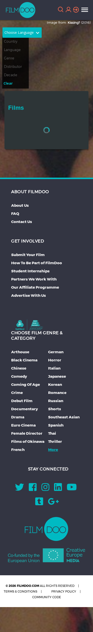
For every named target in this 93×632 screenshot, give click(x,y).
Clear (8, 83)
